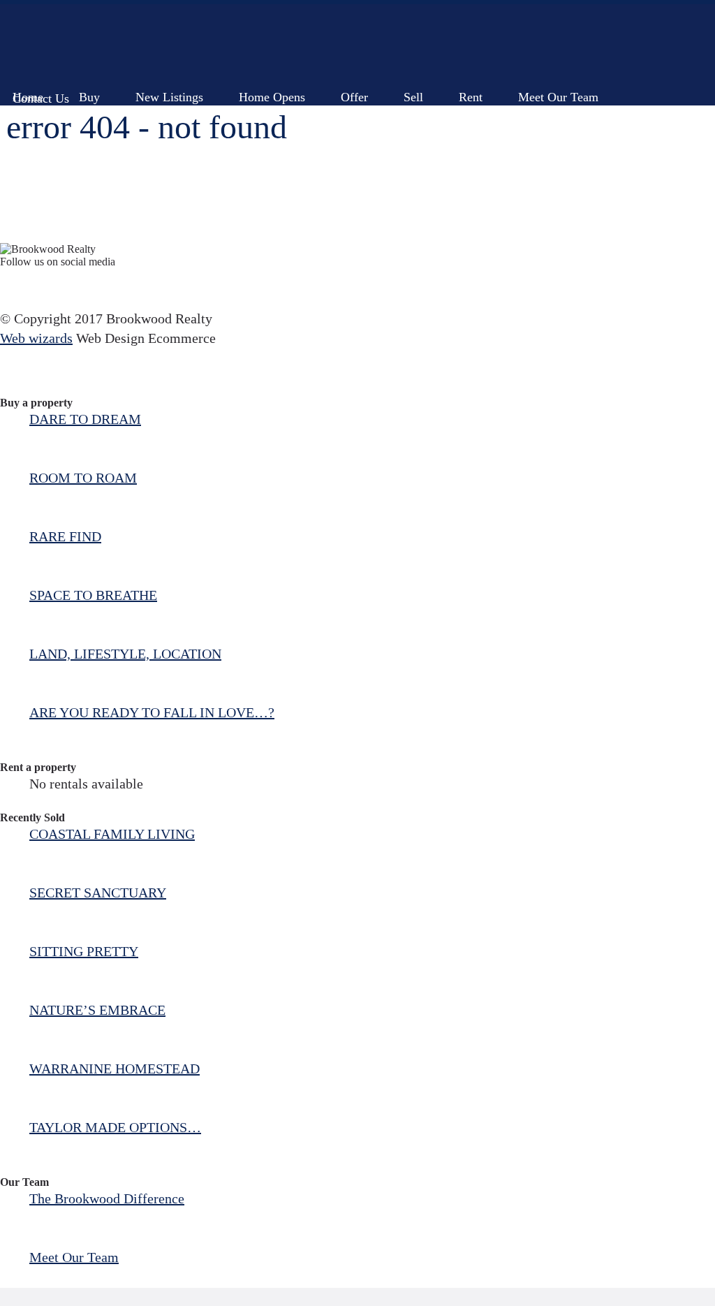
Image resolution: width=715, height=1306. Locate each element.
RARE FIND (65, 536)
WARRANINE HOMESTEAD (114, 1068)
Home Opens (272, 90)
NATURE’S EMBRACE (97, 1010)
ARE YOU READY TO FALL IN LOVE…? (151, 712)
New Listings (169, 90)
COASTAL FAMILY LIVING (112, 834)
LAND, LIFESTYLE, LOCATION (125, 653)
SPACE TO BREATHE (93, 595)
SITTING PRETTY (83, 951)
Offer (354, 90)
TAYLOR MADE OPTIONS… (115, 1127)
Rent (470, 90)
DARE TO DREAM (85, 419)
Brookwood (119, 44)
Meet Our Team (558, 90)
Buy (89, 90)
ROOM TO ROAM (83, 477)
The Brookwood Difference (106, 1198)
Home (28, 90)
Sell (413, 90)
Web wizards (36, 338)
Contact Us (41, 92)
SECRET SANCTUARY (97, 892)
